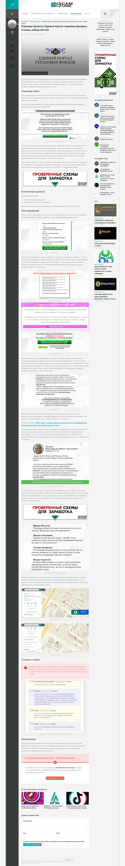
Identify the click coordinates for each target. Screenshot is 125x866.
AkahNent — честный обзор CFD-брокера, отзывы (53, 807)
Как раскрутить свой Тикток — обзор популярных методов (76, 807)
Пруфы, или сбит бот (106, 139)
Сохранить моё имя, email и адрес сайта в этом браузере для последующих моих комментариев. (54, 841)
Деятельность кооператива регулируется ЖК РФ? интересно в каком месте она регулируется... (108, 148)
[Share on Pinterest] (12, 60)
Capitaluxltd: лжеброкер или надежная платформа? (107, 164)
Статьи (86, 13)
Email (58, 833)
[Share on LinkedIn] (12, 68)
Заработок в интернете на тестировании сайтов (30, 807)
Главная (25, 13)
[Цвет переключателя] (12, 4)
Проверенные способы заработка (43, 13)
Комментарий (28, 821)
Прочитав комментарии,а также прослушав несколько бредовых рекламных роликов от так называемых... (108, 130)
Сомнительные (75, 13)
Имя (25, 833)
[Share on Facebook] (12, 52)
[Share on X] (12, 46)
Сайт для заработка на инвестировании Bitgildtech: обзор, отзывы (105, 296)
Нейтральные (63, 13)
